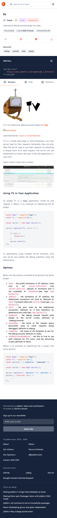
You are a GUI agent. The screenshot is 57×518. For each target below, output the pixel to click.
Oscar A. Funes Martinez (29, 135)
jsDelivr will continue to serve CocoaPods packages (26, 503)
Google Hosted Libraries (14, 478)
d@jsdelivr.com (35, 455)
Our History (8, 449)
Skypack (29, 478)
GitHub (6, 473)
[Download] (51, 39)
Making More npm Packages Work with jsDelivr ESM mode (26, 497)
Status (31, 444)
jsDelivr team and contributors (30, 406)
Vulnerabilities (43, 31)
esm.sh (51, 473)
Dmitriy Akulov (21, 408)
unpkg (28, 473)
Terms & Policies (35, 449)
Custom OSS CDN (11, 460)
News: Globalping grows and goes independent (24, 507)
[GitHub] (20, 39)
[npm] (36, 39)
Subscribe (28, 429)
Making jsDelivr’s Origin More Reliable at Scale (24, 492)
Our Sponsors (9, 455)
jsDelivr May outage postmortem (18, 511)
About (6, 444)
